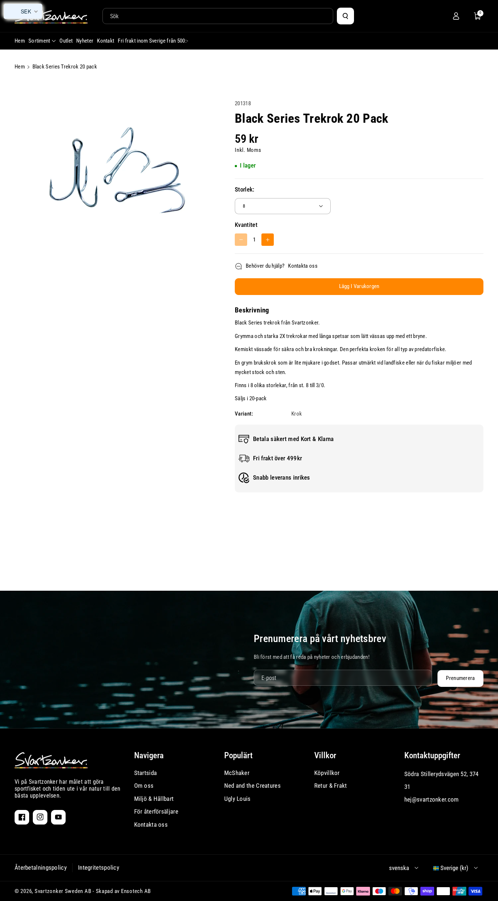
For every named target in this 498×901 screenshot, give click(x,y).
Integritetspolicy (98, 867)
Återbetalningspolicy (41, 867)
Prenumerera (460, 678)
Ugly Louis (237, 798)
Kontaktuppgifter (432, 755)
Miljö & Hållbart (154, 798)
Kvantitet (246, 224)
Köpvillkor (327, 772)
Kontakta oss (303, 266)
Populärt (238, 755)
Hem (20, 66)
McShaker (236, 772)
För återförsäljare (156, 811)
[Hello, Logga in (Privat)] (456, 16)
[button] (478, 16)
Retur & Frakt (330, 785)
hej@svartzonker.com (431, 799)
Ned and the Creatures (252, 785)
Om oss (144, 785)
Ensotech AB (136, 891)
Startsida (145, 772)
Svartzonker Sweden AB (63, 891)
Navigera (149, 755)
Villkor (325, 755)
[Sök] (345, 16)
